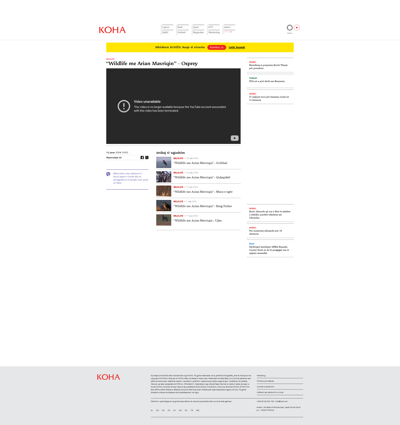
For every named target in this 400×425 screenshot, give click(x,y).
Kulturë (182, 32)
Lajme (165, 27)
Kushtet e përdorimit (265, 387)
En (157, 411)
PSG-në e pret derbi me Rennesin (267, 81)
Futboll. (253, 78)
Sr (186, 411)
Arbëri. (253, 62)
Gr (180, 411)
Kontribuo (215, 47)
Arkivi (227, 27)
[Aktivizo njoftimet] (297, 28)
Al (152, 411)
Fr (169, 411)
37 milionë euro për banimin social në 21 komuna (269, 98)
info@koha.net (281, 401)
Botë (180, 27)
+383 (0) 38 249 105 (265, 401)
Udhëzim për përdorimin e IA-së (270, 392)
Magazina (198, 32)
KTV (210, 27)
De (163, 411)
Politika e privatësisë (265, 381)
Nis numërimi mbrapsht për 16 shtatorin (265, 232)
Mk (197, 411)
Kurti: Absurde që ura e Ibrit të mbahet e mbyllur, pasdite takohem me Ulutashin (269, 214)
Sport (196, 27)
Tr (191, 411)
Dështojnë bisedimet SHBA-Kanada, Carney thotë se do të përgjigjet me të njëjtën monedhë (269, 249)
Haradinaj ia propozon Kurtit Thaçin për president (268, 66)
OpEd (165, 32)
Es (174, 411)
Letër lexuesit (237, 47)
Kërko (289, 33)
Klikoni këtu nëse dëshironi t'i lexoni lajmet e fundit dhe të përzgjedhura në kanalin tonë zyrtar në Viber (130, 178)
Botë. (252, 243)
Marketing (214, 32)
